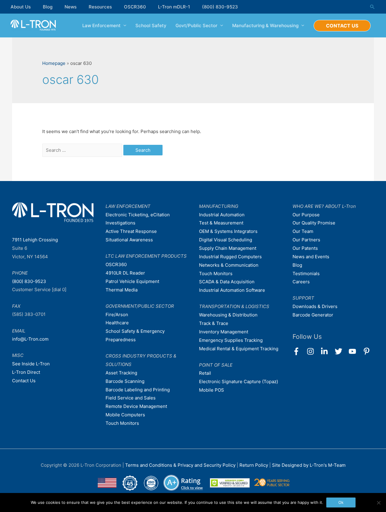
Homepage (53, 63)
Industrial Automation (222, 215)
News (71, 7)
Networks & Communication (228, 265)
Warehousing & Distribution (228, 315)
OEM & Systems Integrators (228, 231)
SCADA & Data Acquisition (227, 282)
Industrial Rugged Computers (230, 256)
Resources (100, 7)
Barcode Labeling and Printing (138, 390)
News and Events (311, 256)
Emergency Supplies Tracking (231, 340)
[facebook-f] (299, 351)
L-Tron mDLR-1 (174, 7)
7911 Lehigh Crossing (35, 240)
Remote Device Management (136, 406)
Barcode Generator (313, 315)
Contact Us (24, 380)
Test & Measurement (221, 223)
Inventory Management (223, 332)
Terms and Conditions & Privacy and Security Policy (180, 465)
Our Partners (306, 240)
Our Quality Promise (314, 223)
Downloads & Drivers (315, 306)
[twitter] (341, 351)
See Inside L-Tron (31, 364)
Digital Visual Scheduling (225, 240)
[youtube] (355, 351)
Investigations (120, 223)
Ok (340, 502)
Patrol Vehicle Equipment (132, 281)
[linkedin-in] (327, 351)
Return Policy (254, 465)
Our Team (303, 231)
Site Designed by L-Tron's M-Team (309, 465)
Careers (301, 282)
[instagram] (313, 351)
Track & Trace (213, 323)
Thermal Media (122, 290)
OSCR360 (135, 7)
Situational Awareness (129, 240)
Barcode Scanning (125, 381)
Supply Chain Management (227, 248)
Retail (205, 373)
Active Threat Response (131, 231)
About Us (21, 7)
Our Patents (305, 248)
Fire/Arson (117, 314)
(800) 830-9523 (220, 7)
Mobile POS (211, 390)
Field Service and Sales (131, 398)
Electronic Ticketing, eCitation (138, 215)
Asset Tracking (121, 373)
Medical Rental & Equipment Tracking (238, 348)
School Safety (150, 25)
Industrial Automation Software (232, 290)
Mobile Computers (125, 415)
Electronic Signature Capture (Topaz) (238, 381)
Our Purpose (306, 215)
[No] (378, 503)
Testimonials (306, 273)
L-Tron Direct (26, 372)
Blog (47, 7)
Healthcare (117, 323)
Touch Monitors (122, 423)
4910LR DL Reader (125, 273)
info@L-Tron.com (30, 339)
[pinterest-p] (368, 351)
